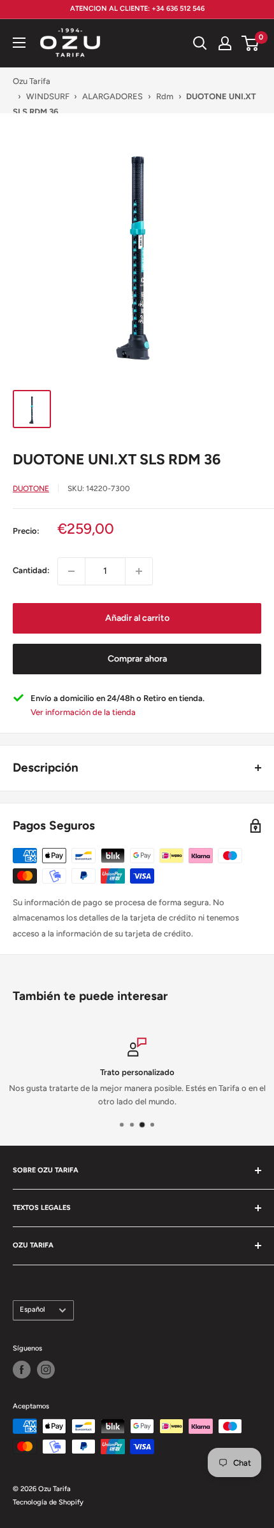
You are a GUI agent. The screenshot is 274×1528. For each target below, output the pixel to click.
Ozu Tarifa (31, 81)
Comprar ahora (137, 658)
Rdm (164, 96)
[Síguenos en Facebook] (22, 1370)
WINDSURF (47, 96)
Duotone (31, 488)
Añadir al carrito (137, 618)
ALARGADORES (112, 96)
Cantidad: (31, 570)
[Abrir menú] (19, 43)
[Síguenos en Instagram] (46, 1370)
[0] (251, 43)
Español (32, 1309)
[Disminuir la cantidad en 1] (71, 571)
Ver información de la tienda (83, 712)
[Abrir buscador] (200, 43)
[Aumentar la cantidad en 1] (139, 571)
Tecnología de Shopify (48, 1502)
